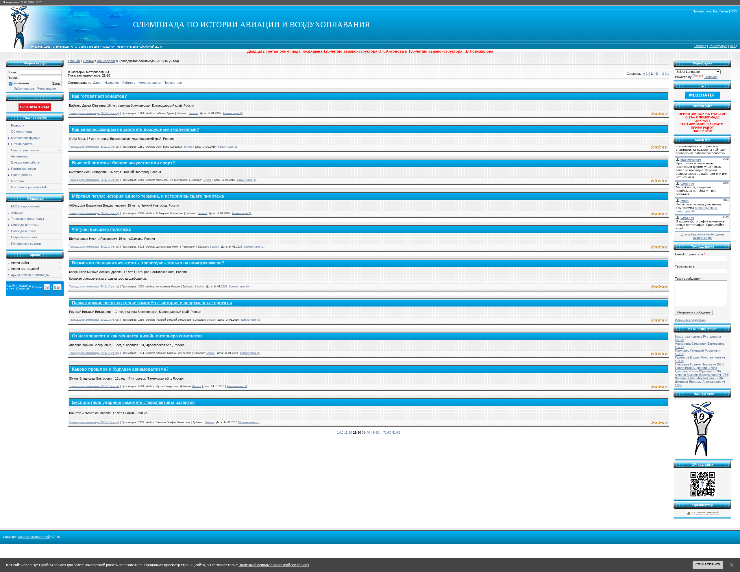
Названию (112, 82)
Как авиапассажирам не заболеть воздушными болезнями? (135, 129)
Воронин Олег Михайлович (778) (699, 378)
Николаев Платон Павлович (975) (699, 364)
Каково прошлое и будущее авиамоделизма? (120, 369)
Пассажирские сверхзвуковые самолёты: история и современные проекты (152, 302)
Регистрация (718, 46)
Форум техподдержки (690, 320)
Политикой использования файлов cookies (273, 565)
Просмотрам (173, 82)
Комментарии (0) (247, 180)
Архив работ (106, 61)
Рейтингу (129, 82)
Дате (96, 82)
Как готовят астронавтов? (99, 96)
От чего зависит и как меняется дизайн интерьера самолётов (137, 336)
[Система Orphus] (35, 295)
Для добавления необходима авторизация (702, 236)
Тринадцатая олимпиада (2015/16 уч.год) (94, 113)
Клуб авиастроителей (34, 536)
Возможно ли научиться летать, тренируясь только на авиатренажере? (148, 263)
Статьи (88, 61)
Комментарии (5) (250, 353)
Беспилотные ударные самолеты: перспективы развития (133, 402)
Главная (700, 46)
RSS (734, 11)
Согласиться (707, 564)
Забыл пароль (24, 88)
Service (193, 113)
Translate (710, 77)
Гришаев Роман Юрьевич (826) (698, 371)
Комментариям (149, 82)
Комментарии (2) (233, 113)
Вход (733, 46)
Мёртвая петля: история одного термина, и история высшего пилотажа (148, 196)
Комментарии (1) (242, 213)
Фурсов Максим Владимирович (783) (702, 374)
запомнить (21, 83)
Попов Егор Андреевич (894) (696, 367)
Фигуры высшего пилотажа (101, 229)
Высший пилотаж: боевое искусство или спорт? (123, 163)
